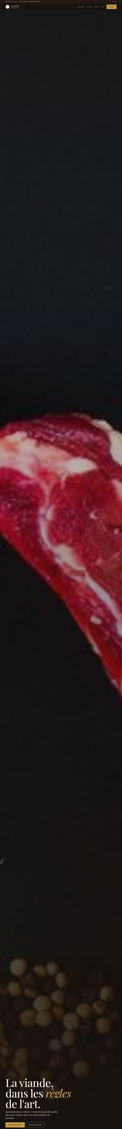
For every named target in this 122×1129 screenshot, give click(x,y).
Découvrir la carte (35, 1125)
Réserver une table (15, 1125)
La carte (89, 6)
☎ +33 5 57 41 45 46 (11, 1)
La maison (81, 6)
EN (116, 1)
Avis (103, 6)
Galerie (97, 6)
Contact (111, 6)
